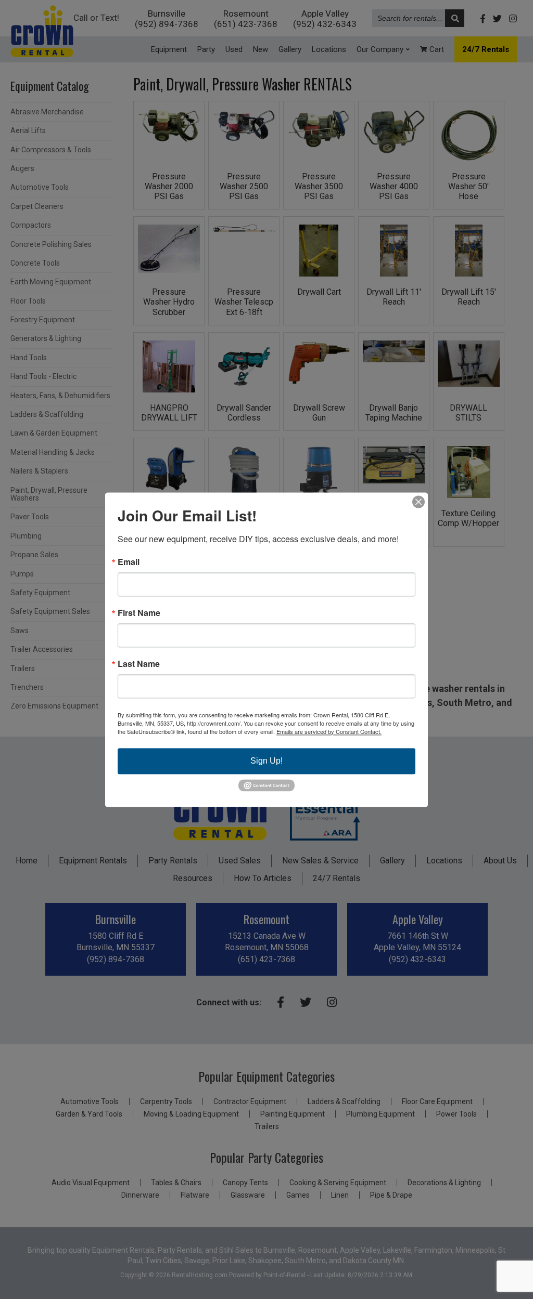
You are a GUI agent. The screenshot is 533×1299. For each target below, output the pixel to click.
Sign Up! (266, 760)
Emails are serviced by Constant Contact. (329, 731)
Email (128, 562)
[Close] (418, 501)
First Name (139, 613)
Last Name (139, 664)
